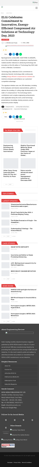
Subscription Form (10, 380)
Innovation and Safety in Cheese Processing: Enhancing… (22, 256)
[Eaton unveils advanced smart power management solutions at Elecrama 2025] (28, 163)
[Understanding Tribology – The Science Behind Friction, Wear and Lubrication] (5, 231)
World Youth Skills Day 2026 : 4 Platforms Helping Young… (22, 213)
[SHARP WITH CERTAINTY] (5, 249)
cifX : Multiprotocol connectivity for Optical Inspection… (23, 264)
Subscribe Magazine (11, 384)
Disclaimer (10, 462)
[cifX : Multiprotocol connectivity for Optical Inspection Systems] (5, 265)
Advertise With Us (10, 373)
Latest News (5, 39)
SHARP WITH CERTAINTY (20, 247)
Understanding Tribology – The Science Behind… (21, 229)
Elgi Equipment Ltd (7, 109)
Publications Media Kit (12, 377)
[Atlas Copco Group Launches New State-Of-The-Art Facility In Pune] (10, 163)
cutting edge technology (22, 106)
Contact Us (8, 369)
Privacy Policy (17, 462)
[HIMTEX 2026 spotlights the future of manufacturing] (5, 292)
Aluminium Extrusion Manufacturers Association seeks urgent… (24, 205)
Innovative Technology (20, 109)
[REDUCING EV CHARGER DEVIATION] (5, 273)
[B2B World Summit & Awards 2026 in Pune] (5, 300)
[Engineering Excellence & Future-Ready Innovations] (10, 138)
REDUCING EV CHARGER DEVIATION (23, 271)
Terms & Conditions (27, 462)
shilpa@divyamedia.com (13, 405)
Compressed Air (10, 106)
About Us (7, 366)
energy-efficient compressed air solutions (20, 76)
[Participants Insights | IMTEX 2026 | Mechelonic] (5, 316)
